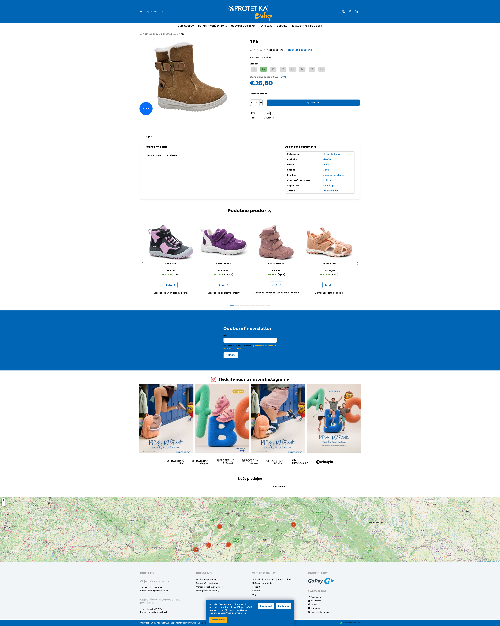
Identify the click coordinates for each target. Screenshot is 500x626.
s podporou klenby (333, 175)
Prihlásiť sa (231, 355)
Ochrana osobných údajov (209, 586)
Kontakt (256, 586)
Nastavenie (218, 619)
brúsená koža (331, 190)
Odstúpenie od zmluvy (207, 590)
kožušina (328, 180)
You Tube (315, 608)
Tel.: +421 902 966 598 (151, 587)
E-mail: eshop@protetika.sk (154, 590)
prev (142, 263)
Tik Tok (313, 604)
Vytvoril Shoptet (351, 622)
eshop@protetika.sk (151, 11)
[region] (250, 529)
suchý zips (329, 185)
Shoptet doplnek (495, 561)
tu (245, 612)
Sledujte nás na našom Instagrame (253, 379)
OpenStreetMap (487, 561)
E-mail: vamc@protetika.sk (153, 612)
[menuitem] (186, 26)
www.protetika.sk (320, 612)
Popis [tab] (148, 136)
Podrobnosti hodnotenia (298, 50)
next (358, 263)
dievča (327, 159)
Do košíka (314, 102)
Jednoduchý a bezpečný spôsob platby (272, 579)
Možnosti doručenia (262, 583)
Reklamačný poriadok (207, 583)
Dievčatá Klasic (332, 154)
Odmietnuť (266, 606)
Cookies (256, 590)
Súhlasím (283, 606)
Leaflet (479, 561)
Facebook (315, 597)
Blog (254, 594)
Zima (326, 169)
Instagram (315, 600)
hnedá (326, 164)
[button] (279, 487)
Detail (169, 285)
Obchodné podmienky (207, 579)
